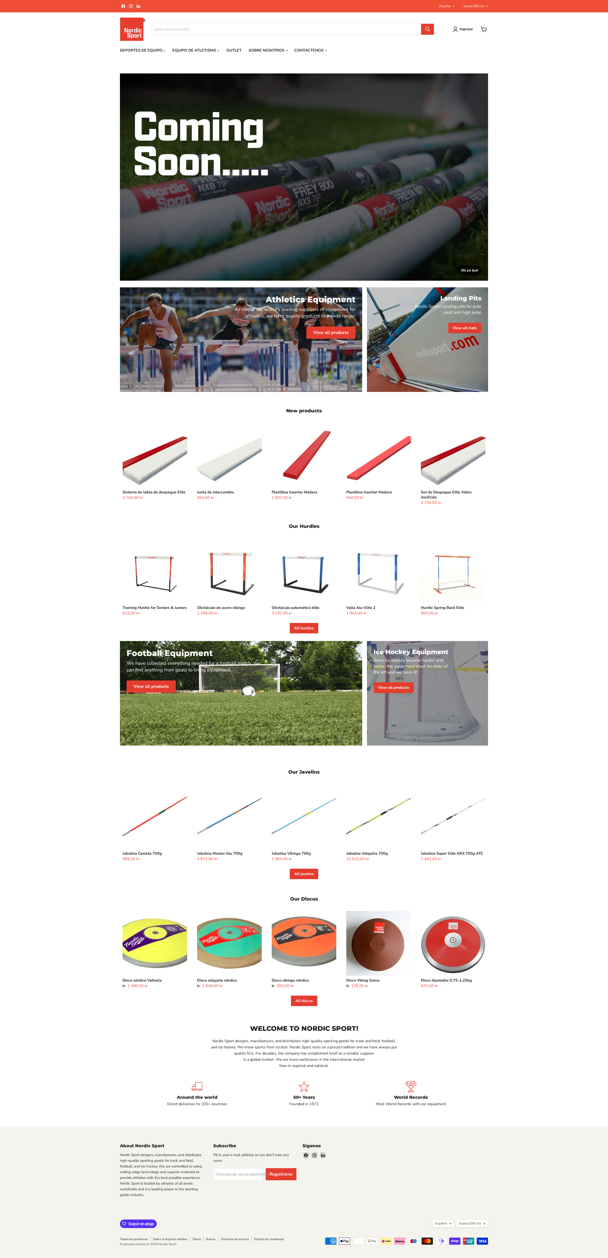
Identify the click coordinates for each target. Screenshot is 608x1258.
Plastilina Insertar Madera (294, 492)
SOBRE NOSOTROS (267, 50)
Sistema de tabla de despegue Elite (154, 492)
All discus (304, 1000)
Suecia (473, 6)
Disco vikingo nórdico (290, 980)
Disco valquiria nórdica (217, 980)
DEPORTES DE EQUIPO (141, 50)
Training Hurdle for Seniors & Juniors (155, 607)
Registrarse (281, 1174)
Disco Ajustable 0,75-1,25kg (446, 980)
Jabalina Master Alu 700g (219, 853)
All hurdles (304, 628)
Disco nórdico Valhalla (142, 980)
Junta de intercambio (215, 492)
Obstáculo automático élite (295, 607)
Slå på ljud (469, 270)
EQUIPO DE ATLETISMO (194, 50)
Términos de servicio (235, 1239)
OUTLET (234, 50)
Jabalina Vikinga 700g (291, 853)
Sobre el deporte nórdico (170, 1239)
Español (445, 6)
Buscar (211, 1239)
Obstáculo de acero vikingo (221, 607)
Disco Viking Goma (363, 980)
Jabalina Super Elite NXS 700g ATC (452, 853)
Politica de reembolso (269, 1239)
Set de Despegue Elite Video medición (446, 495)
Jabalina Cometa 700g (142, 853)
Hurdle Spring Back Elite (442, 607)
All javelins (304, 874)
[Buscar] (427, 29)
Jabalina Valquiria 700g (367, 853)
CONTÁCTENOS (309, 50)
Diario (197, 1239)
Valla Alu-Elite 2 (360, 607)
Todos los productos (134, 1239)
